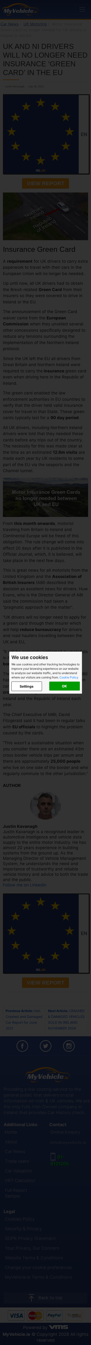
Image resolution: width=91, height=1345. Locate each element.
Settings (26, 686)
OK (64, 686)
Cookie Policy (68, 677)
